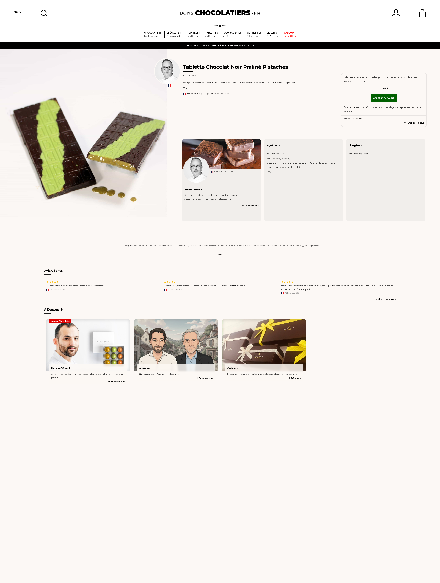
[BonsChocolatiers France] (220, 13)
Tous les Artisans (152, 34)
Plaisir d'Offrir (290, 34)
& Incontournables (175, 34)
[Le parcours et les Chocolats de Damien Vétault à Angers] (88, 345)
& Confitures (254, 34)
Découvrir (296, 378)
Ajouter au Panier (383, 98)
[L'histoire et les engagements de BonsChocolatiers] (176, 345)
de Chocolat (211, 34)
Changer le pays (415, 122)
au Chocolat (232, 34)
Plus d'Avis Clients (387, 299)
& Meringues (272, 34)
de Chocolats (194, 34)
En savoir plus (251, 205)
